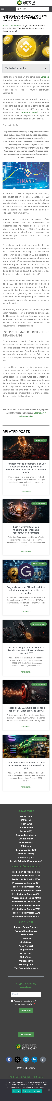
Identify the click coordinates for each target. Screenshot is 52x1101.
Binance (45, 77)
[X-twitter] (18, 1060)
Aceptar (16, 1091)
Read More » (26, 491)
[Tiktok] (43, 1060)
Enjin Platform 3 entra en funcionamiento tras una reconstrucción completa (26, 530)
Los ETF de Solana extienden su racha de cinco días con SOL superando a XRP (26, 765)
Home (5, 25)
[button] (2, 9)
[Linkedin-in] (34, 1060)
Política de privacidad (31, 1091)
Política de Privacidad (19, 1077)
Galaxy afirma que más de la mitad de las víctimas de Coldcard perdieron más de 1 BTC (26, 650)
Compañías (15, 25)
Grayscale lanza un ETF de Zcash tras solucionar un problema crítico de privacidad (26, 590)
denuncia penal (28, 112)
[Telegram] (26, 1060)
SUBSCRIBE (26, 1010)
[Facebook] (9, 1060)
